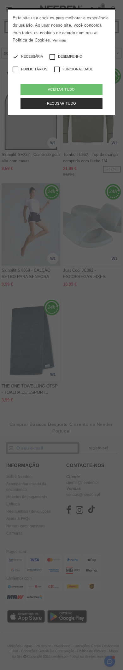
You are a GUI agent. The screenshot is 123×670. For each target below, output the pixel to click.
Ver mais (60, 40)
